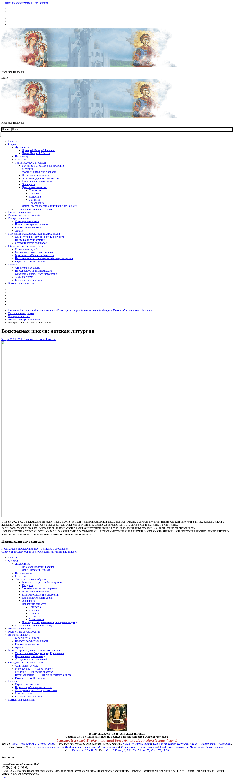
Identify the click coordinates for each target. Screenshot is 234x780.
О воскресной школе (27, 637)
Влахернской (197, 747)
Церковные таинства (34, 603)
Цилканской (57, 747)
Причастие (35, 606)
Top (3, 777)
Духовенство (22, 563)
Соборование (36, 619)
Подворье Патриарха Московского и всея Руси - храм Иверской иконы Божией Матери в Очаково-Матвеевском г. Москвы (80, 310)
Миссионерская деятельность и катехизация (34, 650)
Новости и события (19, 628)
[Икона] (117, 730)
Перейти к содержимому (15, 2)
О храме (13, 560)
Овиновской (160, 743)
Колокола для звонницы (29, 696)
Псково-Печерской (178, 743)
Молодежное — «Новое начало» (34, 668)
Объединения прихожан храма (26, 662)
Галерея (12, 681)
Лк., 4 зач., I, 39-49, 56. (85, 750)
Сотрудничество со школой (31, 659)
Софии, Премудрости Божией (28, 743)
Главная (12, 557)
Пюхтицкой (224, 743)
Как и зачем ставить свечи (37, 597)
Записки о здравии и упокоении (40, 594)
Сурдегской (166, 747)
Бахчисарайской (215, 747)
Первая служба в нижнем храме (33, 687)
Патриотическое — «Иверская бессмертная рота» (44, 674)
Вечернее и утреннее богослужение (43, 582)
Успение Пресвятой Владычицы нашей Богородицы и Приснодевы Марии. (111, 740)
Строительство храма (27, 684)
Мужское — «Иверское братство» (34, 671)
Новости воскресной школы (24, 319)
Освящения (28, 600)
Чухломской (143, 747)
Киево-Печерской (133, 743)
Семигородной (208, 743)
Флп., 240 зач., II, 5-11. (119, 750)
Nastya (5, 339)
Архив (19, 647)
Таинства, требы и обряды (30, 579)
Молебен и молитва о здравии (39, 588)
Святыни (20, 576)
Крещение (35, 613)
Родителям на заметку (28, 644)
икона (172, 740)
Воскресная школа (19, 316)
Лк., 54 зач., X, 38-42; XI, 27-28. (151, 750)
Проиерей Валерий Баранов (38, 566)
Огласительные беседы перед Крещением (39, 653)
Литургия (27, 585)
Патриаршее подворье (21, 313)
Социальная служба (26, 665)
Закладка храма (24, 693)
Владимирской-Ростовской (80, 747)
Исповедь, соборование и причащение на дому (49, 622)
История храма (24, 572)
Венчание (34, 616)
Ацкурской (43, 747)
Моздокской (104, 747)
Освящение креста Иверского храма (36, 690)
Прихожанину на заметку (30, 656)
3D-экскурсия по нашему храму (33, 625)
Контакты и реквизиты (21, 699)
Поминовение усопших (36, 591)
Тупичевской (181, 747)
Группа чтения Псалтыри (30, 678)
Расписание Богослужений (24, 631)
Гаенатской (128, 747)
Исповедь (34, 610)
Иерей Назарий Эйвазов (36, 569)
